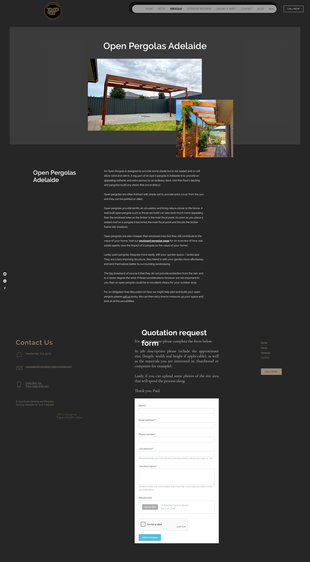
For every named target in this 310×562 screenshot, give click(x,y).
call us (127, 296)
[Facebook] (4, 288)
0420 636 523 (40, 386)
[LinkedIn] (4, 281)
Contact (265, 357)
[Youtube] (4, 274)
